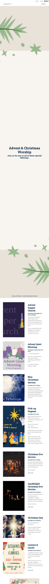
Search (37, 1)
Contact (41, 1)
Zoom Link (30, 473)
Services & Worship (16, 296)
